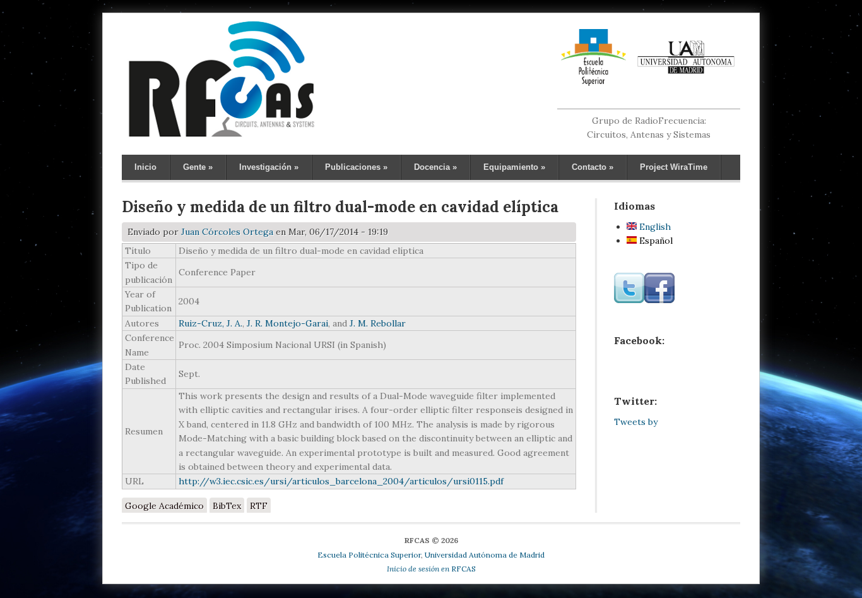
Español (655, 240)
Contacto (592, 167)
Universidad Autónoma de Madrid (485, 554)
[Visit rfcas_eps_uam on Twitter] (629, 300)
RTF (259, 505)
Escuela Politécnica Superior (369, 554)
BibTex (227, 505)
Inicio (145, 167)
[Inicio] (221, 136)
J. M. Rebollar (378, 323)
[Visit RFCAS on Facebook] (659, 300)
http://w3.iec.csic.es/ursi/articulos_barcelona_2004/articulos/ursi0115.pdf (341, 481)
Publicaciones (356, 167)
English (654, 226)
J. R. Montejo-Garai (287, 323)
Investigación (268, 167)
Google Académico (164, 505)
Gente (198, 167)
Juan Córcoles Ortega (227, 231)
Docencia (435, 167)
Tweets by (636, 422)
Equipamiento (514, 167)
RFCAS (431, 568)
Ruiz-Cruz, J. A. (210, 323)
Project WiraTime (673, 167)
